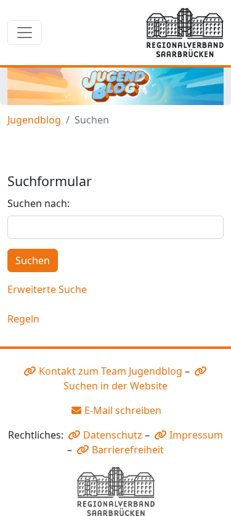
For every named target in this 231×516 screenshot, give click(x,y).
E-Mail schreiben (122, 410)
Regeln (23, 319)
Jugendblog (34, 120)
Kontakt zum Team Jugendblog (110, 371)
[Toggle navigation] (24, 32)
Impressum (196, 435)
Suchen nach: (38, 203)
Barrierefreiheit (128, 449)
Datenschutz (112, 435)
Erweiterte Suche (47, 289)
